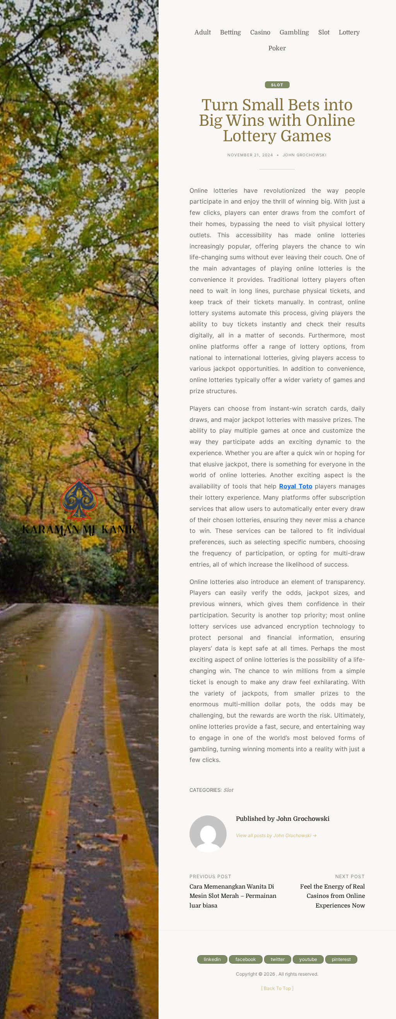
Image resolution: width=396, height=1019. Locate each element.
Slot (277, 84)
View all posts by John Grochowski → (276, 835)
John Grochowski (305, 154)
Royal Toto (295, 486)
